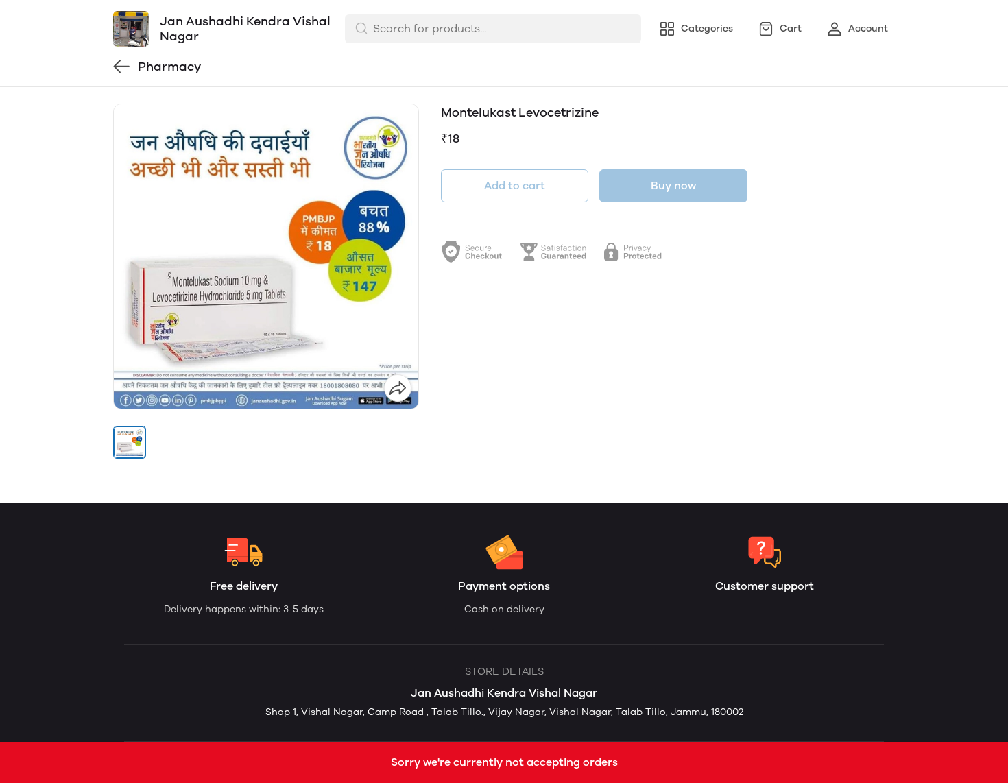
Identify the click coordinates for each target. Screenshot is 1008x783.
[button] (129, 442)
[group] (266, 256)
